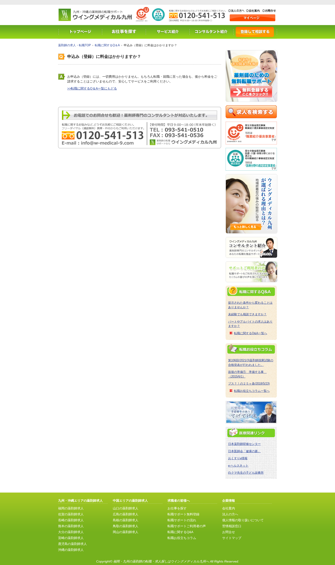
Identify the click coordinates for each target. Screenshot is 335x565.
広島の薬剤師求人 (125, 514)
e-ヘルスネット (238, 465)
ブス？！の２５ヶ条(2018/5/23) (249, 383)
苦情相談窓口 (231, 526)
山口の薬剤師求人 (125, 508)
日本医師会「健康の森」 (244, 451)
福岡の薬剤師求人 (71, 508)
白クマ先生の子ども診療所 (246, 472)
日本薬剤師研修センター (244, 444)
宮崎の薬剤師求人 (71, 538)
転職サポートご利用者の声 (187, 526)
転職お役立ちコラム (182, 538)
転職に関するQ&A (180, 532)
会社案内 (254, 10)
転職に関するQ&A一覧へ (250, 333)
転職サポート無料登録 (183, 514)
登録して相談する (255, 32)
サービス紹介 (167, 32)
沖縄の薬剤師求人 (71, 550)
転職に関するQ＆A (107, 45)
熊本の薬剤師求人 (71, 526)
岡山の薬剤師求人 (125, 532)
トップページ (80, 32)
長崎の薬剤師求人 (71, 520)
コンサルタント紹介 (211, 32)
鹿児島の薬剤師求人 (72, 544)
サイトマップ (231, 538)
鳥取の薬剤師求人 (125, 526)
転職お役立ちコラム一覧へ (252, 391)
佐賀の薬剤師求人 (71, 514)
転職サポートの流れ (182, 520)
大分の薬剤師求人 (71, 532)
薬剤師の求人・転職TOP (74, 45)
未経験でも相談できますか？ (247, 314)
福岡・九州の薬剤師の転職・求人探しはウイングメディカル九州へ (161, 561)
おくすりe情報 (237, 458)
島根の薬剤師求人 (125, 520)
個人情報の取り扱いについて (243, 520)
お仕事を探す (124, 32)
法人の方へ (230, 514)
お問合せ (269, 10)
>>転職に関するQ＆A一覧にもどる (92, 88)
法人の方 (237, 10)
